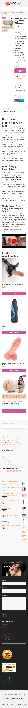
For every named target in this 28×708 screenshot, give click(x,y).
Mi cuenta (5, 632)
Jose (4, 444)
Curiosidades (6, 455)
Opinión (5, 458)
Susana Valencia (7, 438)
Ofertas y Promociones (8, 456)
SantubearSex (14, 3)
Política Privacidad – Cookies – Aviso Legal (12, 633)
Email (4, 588)
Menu (15, 8)
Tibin (4, 436)
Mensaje (5, 595)
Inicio (2, 12)
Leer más (14, 294)
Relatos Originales (7, 462)
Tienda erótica (6, 12)
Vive (4, 442)
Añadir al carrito (20, 70)
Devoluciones (6, 628)
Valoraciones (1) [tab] (7, 114)
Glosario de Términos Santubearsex (11, 630)
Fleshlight (4, 132)
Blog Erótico (5, 624)
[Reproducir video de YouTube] (14, 241)
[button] (11, 20)
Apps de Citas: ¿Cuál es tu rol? (13, 442)
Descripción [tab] (6, 108)
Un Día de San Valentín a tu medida (15, 444)
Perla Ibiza (5, 440)
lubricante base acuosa (16, 222)
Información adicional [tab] (9, 111)
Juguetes (23, 76)
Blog (4, 453)
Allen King (4, 142)
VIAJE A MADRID (15, 438)
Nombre (5, 580)
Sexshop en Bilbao (11, 436)
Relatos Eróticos (6, 460)
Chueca (4, 148)
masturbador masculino (15, 132)
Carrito (4, 626)
